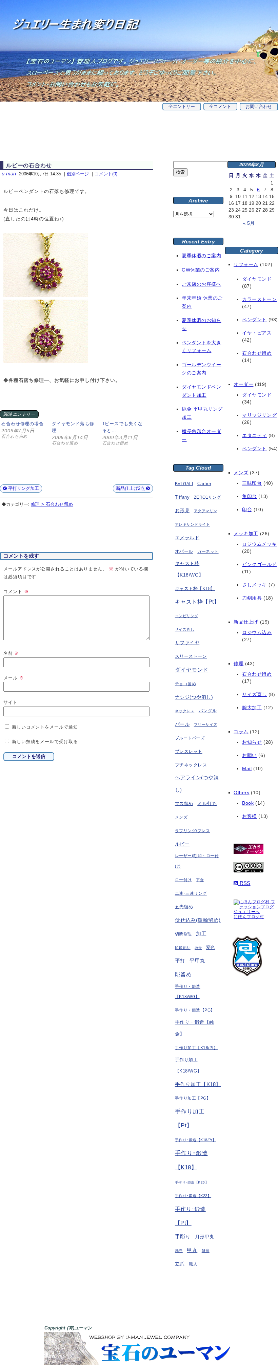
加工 (201, 933)
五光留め (184, 906)
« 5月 (249, 223)
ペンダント (254, 319)
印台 (247, 509)
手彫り (183, 1236)
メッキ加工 (246, 533)
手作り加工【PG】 (193, 1098)
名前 (11, 653)
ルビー (182, 844)
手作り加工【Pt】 (189, 1118)
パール (182, 724)
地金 (198, 948)
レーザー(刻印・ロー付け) (197, 861)
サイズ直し (184, 629)
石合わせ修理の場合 (22, 423)
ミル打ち (207, 803)
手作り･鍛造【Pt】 (190, 1216)
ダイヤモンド (192, 670)
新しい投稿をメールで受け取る (45, 741)
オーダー (243, 384)
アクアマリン (205, 511)
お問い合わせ (258, 106)
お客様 (249, 816)
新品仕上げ (246, 622)
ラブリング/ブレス (192, 830)
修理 (238, 663)
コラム (241, 731)
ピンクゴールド (259, 564)
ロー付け (183, 879)
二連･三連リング (191, 893)
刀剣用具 (252, 598)
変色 (210, 947)
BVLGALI (184, 483)
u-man (9, 173)
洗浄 (179, 1251)
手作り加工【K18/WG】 (188, 1065)
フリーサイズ (205, 724)
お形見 (182, 510)
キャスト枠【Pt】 (197, 602)
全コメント (220, 106)
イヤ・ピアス (257, 332)
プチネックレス (191, 764)
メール (13, 677)
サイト (10, 702)
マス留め (184, 803)
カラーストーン (259, 299)
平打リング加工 (23, 488)
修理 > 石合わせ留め (52, 504)
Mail (247, 768)
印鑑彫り (183, 948)
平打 (180, 960)
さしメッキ (254, 584)
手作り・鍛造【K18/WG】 (187, 991)
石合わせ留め (257, 353)
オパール (184, 551)
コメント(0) (106, 173)
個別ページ (78, 173)
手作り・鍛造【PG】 (195, 1010)
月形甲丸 (205, 1236)
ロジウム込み (257, 632)
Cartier (204, 483)
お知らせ (252, 742)
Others (241, 792)
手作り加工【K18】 (198, 1084)
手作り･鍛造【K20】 (192, 1182)
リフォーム (246, 264)
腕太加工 (252, 707)
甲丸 (192, 1250)
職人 (193, 1264)
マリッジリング (259, 415)
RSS (244, 883)
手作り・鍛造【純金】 (194, 1028)
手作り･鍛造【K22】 (193, 1196)
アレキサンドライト (192, 524)
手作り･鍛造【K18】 (191, 1160)
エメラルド (187, 537)
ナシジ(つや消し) (194, 697)
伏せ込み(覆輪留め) (198, 920)
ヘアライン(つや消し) (197, 784)
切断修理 (183, 934)
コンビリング (186, 616)
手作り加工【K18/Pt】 (196, 1047)
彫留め (183, 974)
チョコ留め (185, 683)
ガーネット (207, 551)
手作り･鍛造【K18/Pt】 (195, 1140)
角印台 (249, 496)
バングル (208, 711)
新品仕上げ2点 (131, 488)
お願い (249, 755)
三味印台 (252, 483)
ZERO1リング (207, 497)
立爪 (180, 1263)
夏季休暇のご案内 (201, 255)
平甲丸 (197, 960)
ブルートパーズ (189, 738)
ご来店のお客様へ (201, 284)
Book (248, 803)
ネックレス (184, 711)
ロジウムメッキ (259, 544)
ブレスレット (188, 751)
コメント (15, 591)
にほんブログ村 (249, 916)
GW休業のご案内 (201, 270)
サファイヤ (187, 642)
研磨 (206, 1251)
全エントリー (181, 106)
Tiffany (182, 497)
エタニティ (254, 435)
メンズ (181, 817)
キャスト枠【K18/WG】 (189, 569)
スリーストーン (191, 656)
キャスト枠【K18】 (195, 588)
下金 (200, 880)
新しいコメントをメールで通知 (45, 727)
